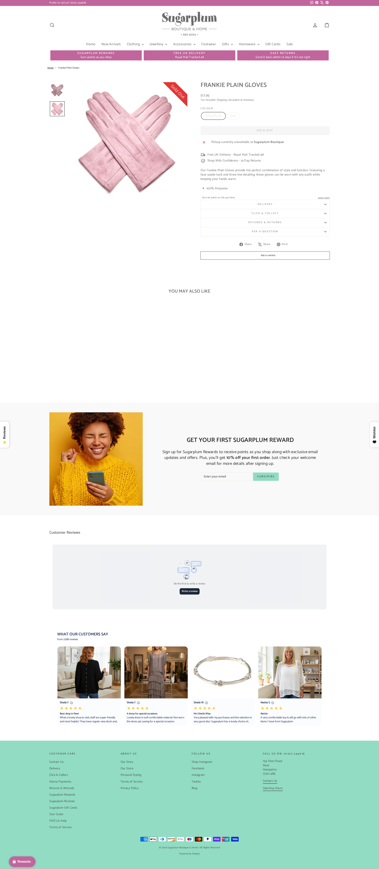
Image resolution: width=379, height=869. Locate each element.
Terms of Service (60, 827)
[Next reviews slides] (318, 686)
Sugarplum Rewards (62, 794)
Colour (207, 108)
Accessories (182, 44)
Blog (195, 788)
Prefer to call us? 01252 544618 (67, 3)
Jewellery (157, 44)
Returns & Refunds (61, 788)
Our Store (127, 768)
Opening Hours (273, 788)
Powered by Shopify (189, 854)
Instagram (198, 774)
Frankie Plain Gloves (68, 68)
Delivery (265, 204)
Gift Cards (272, 44)
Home (91, 44)
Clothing (134, 44)
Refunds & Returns (265, 222)
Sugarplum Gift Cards (63, 807)
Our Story (127, 761)
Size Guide (56, 814)
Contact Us (56, 761)
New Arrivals (111, 44)
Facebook (198, 768)
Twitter (196, 781)
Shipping (222, 100)
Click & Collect (265, 213)
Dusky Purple (213, 115)
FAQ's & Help (58, 820)
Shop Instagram (202, 761)
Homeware (248, 44)
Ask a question (265, 231)
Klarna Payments (60, 781)
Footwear (208, 44)
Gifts (226, 44)
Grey (233, 115)
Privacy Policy (130, 788)
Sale (289, 44)
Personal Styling (131, 774)
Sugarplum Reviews (62, 801)
